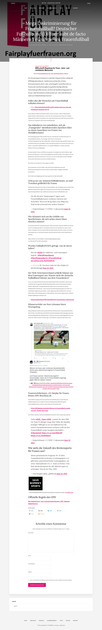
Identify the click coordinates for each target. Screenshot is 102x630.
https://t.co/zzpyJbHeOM (52, 433)
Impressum (56, 625)
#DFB (39, 252)
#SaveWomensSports (39, 258)
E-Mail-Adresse (31, 563)
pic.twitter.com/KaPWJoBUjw (43, 261)
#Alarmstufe (36, 433)
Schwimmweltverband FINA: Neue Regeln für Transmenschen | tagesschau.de (52, 299)
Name (29, 555)
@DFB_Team (41, 419)
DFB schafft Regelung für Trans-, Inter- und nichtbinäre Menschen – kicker (53, 73)
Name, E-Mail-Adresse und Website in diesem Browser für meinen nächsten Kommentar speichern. (51, 580)
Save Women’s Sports (69, 492)
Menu (89, 3)
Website (30, 571)
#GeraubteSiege (55, 258)
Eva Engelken (51, 3)
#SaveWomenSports (46, 255)
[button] (32, 510)
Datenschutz (62, 625)
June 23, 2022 (48, 268)
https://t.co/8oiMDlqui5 (41, 435)
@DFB (48, 419)
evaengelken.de (43, 625)
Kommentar (31, 532)
